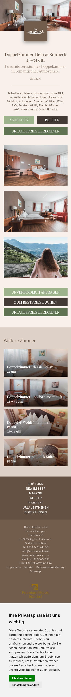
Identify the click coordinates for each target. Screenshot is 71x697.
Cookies (28, 567)
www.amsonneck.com (35, 555)
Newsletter (35, 488)
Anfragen (18, 119)
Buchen (52, 119)
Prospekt (35, 503)
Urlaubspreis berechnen (35, 130)
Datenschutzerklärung (50, 567)
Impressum (14, 567)
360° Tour (35, 484)
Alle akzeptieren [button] (22, 678)
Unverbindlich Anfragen (35, 292)
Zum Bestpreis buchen (35, 302)
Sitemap (35, 571)
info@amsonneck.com (35, 551)
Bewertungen (35, 512)
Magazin (35, 493)
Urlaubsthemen (36, 507)
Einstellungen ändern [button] (25, 684)
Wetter (35, 498)
